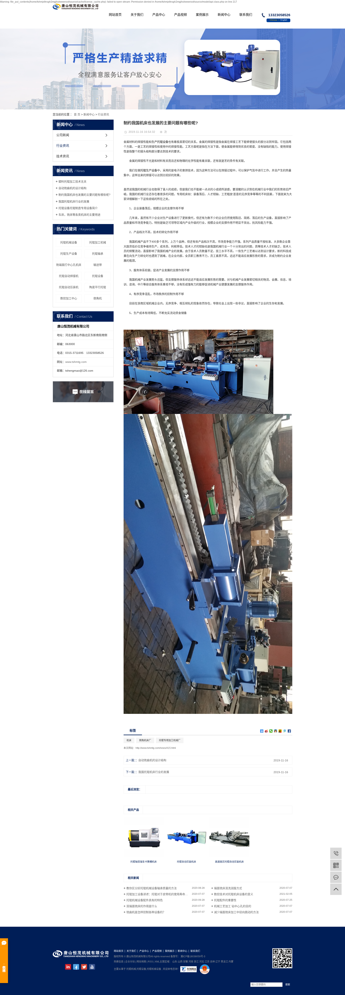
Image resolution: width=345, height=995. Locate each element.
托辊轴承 (97, 253)
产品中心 (158, 14)
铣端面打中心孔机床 (68, 264)
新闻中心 (224, 14)
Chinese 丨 (275, 20)
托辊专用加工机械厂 (169, 740)
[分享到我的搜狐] (280, 731)
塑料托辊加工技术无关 (72, 181)
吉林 (212, 961)
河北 (201, 961)
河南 (190, 961)
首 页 (77, 114)
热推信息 (118, 961)
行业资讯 (103, 114)
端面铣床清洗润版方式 (228, 888)
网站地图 (141, 961)
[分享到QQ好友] (275, 731)
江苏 (207, 961)
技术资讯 (62, 156)
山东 (174, 961)
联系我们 (245, 14)
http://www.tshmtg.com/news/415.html (156, 748)
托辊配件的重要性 (225, 900)
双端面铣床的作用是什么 (141, 906)
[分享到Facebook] (289, 731)
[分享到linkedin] (68, 967)
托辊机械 (131, 969)
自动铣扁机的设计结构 (72, 188)
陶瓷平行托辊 (97, 287)
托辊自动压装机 (68, 287)
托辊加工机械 (97, 242)
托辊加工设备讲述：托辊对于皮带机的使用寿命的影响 (159, 894)
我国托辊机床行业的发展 (73, 201)
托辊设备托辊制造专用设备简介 (78, 208)
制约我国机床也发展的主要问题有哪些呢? (84, 194)
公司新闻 (62, 135)
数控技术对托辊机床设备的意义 (233, 894)
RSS (150, 961)
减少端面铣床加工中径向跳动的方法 (236, 912)
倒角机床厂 (145, 740)
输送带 (97, 264)
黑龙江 (224, 961)
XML (157, 961)
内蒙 (231, 961)
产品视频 (180, 14)
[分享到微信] (271, 731)
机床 (129, 740)
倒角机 (97, 298)
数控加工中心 (68, 298)
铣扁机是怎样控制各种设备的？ (146, 912)
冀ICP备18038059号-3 (193, 956)
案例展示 (202, 14)
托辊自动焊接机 (68, 276)
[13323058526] (336, 853)
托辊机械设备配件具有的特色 (144, 900)
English (284, 20)
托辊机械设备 (68, 242)
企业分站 (130, 961)
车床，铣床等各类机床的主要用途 (79, 214)
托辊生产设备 (68, 253)
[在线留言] (336, 877)
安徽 (185, 961)
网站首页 (115, 14)
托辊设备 (97, 276)
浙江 (196, 961)
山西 (180, 961)
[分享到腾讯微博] (285, 731)
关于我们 (137, 14)
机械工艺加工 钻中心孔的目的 (232, 906)
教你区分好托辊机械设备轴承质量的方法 (151, 888)
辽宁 (217, 961)
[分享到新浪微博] (266, 731)
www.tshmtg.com (76, 361)
